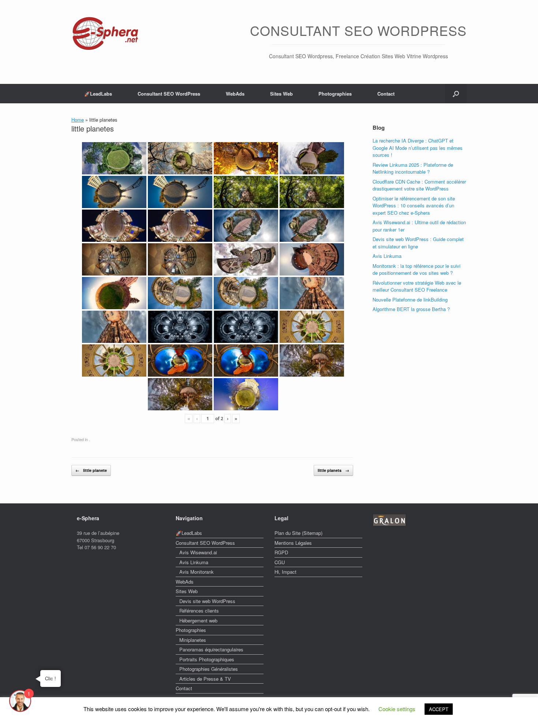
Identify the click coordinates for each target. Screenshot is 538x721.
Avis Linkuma (387, 255)
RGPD (281, 552)
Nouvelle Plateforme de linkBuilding (410, 299)
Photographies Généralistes (208, 668)
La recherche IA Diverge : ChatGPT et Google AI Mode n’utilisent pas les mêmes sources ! (418, 147)
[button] (456, 93)
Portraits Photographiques (206, 659)
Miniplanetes (192, 639)
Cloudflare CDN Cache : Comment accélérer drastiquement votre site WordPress (419, 185)
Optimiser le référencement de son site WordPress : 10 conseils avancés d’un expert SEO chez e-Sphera (414, 205)
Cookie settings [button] (396, 709)
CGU (279, 562)
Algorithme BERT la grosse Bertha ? (411, 309)
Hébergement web (198, 620)
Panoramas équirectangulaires (211, 649)
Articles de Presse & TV (205, 678)
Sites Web (281, 93)
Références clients (199, 610)
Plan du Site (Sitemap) (298, 532)
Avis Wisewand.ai (198, 552)
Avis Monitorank (196, 571)
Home (77, 119)
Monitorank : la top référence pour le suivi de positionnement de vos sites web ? (416, 269)
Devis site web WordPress (207, 601)
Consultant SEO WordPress (169, 93)
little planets (333, 470)
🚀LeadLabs (98, 93)
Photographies (335, 93)
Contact (386, 93)
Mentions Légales (293, 542)
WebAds (235, 93)
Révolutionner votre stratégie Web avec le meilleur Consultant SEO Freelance (417, 286)
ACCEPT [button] (438, 709)
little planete (91, 470)
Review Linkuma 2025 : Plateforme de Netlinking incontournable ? (413, 168)
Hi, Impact (285, 571)
